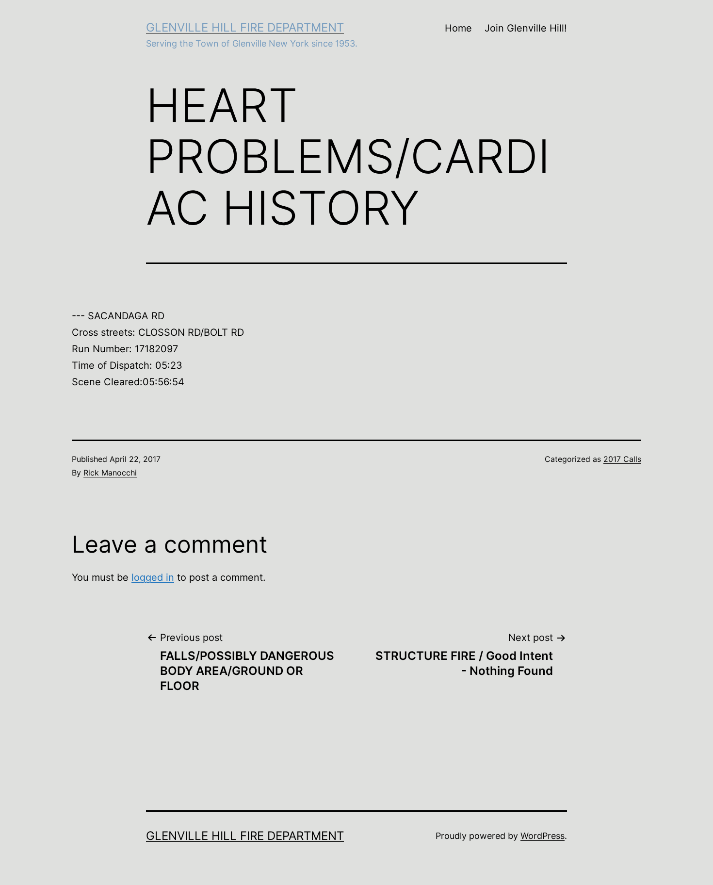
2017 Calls (622, 459)
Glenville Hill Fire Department (245, 27)
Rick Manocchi (110, 472)
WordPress (542, 836)
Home (458, 28)
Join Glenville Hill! (526, 28)
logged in (152, 577)
